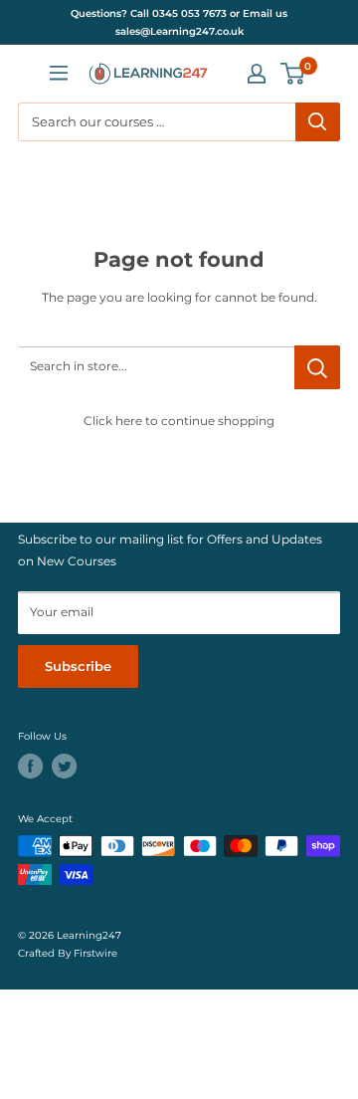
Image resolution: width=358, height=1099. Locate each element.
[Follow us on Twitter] (64, 766)
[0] (293, 74)
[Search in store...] (317, 366)
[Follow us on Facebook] (30, 766)
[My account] (257, 74)
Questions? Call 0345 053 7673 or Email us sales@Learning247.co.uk (179, 22)
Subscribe (78, 666)
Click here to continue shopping (179, 421)
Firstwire (95, 953)
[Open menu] (59, 73)
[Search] (317, 122)
